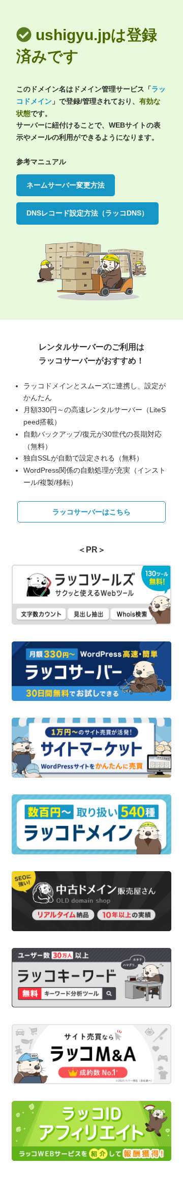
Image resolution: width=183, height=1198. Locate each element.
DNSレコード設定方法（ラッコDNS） (87, 213)
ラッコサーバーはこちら (91, 512)
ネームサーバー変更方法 (65, 185)
